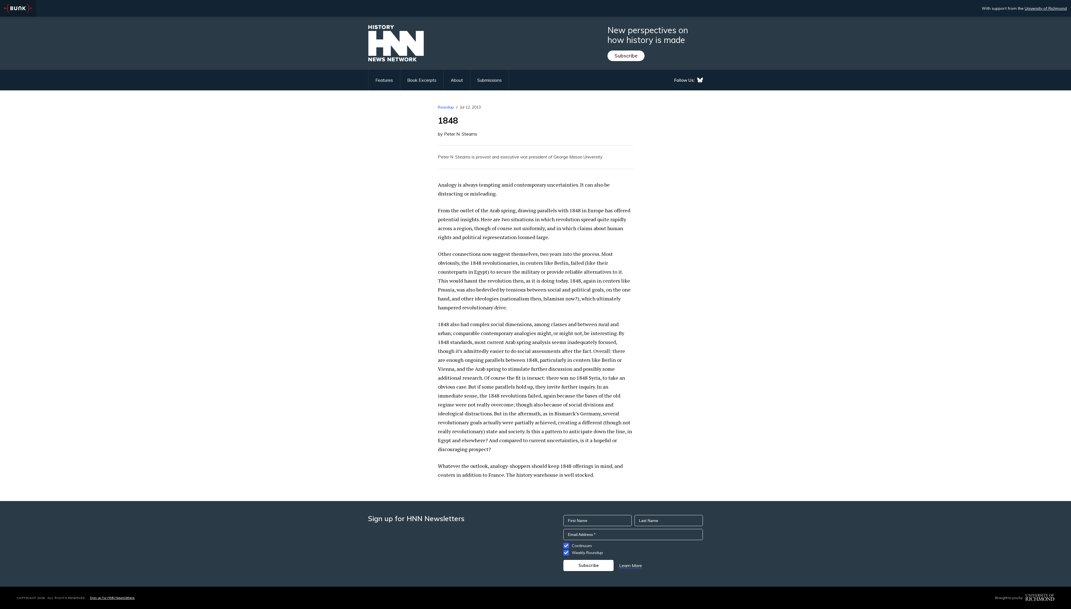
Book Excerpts (421, 80)
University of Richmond (1046, 8)
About (457, 80)
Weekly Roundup (587, 552)
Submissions (489, 80)
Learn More (630, 565)
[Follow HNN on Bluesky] (700, 80)
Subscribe (626, 55)
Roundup (446, 107)
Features (384, 80)
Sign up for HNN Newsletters (112, 598)
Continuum (582, 545)
